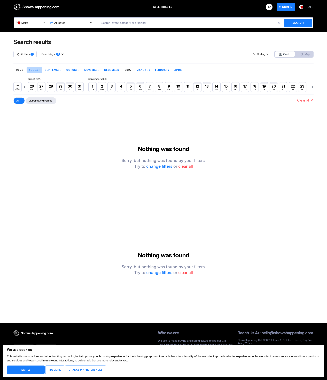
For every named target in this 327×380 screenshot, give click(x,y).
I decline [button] (55, 369)
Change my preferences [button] (86, 369)
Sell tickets (162, 6)
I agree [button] (25, 369)
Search (298, 22)
